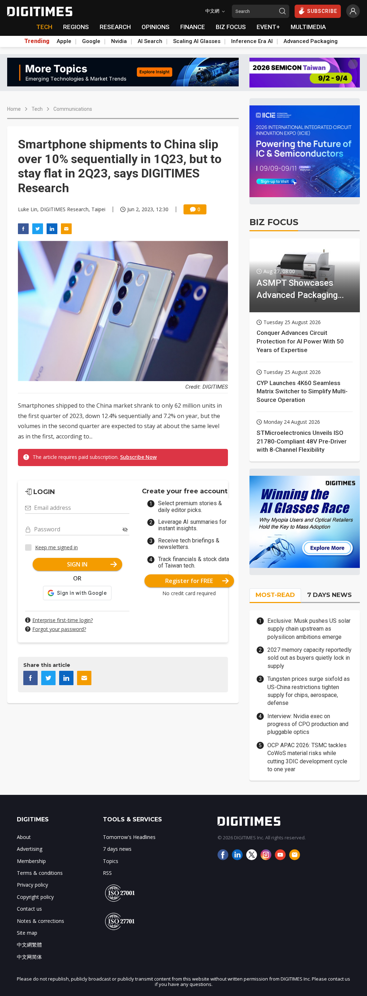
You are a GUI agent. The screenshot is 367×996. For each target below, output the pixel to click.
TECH (44, 26)
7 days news (117, 848)
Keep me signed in (56, 547)
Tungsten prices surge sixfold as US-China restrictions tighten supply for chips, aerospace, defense (308, 690)
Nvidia (119, 41)
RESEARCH (115, 26)
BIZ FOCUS (231, 26)
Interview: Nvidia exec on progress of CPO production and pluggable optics (307, 724)
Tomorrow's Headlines (129, 837)
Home (14, 109)
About (24, 837)
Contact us (29, 908)
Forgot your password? (59, 629)
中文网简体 (29, 956)
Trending (36, 41)
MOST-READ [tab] (275, 594)
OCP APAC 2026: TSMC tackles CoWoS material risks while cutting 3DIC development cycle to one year (307, 757)
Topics (110, 861)
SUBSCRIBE (322, 11)
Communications (72, 109)
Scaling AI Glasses (196, 41)
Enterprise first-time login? (62, 620)
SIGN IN (77, 564)
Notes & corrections (40, 920)
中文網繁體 (29, 944)
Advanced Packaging (310, 41)
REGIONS (76, 26)
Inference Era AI (252, 41)
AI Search (150, 41)
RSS (107, 872)
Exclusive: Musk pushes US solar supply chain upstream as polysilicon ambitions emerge (309, 628)
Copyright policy (35, 896)
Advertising (29, 848)
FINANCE (192, 26)
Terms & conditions (40, 872)
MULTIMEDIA (308, 26)
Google (91, 41)
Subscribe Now (138, 457)
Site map (27, 932)
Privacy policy (32, 884)
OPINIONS (156, 26)
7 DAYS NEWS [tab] (329, 594)
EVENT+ (268, 26)
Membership (31, 861)
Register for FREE (189, 581)
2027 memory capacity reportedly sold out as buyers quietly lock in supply (309, 657)
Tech (37, 109)
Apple (64, 41)
